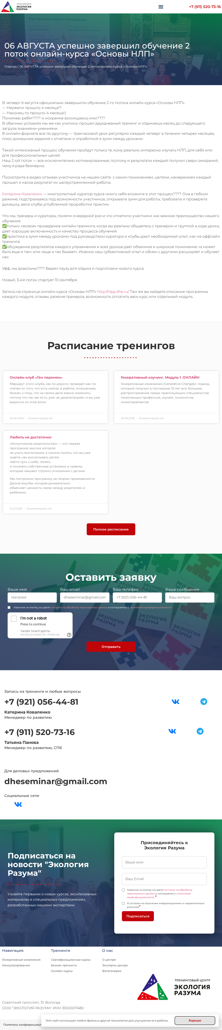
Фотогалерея (111, 971)
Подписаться (137, 916)
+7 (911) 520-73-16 (205, 7)
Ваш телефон (126, 590)
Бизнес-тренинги (64, 965)
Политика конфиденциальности (27, 1024)
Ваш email (70, 590)
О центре (109, 959)
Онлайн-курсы (62, 971)
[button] (161, 7)
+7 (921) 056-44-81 (41, 702)
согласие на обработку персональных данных (79, 607)
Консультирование (16, 965)
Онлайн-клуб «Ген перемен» (36, 377)
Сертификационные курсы (70, 959)
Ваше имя (18, 590)
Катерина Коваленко (22, 194)
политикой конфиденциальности (150, 607)
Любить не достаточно (30, 437)
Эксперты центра (115, 965)
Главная (10, 66)
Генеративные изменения (21, 959)
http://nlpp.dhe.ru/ (112, 291)
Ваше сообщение (182, 590)
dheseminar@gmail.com (55, 781)
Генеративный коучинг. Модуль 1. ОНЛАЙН (160, 377)
